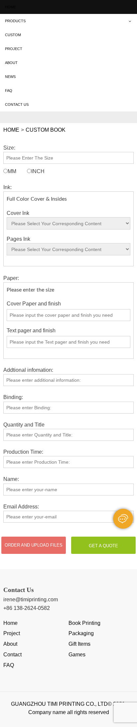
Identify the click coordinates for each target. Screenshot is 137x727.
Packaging (81, 633)
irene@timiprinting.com (30, 599)
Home (11, 130)
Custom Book (46, 130)
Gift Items (79, 644)
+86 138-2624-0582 (26, 608)
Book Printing (84, 623)
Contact (12, 654)
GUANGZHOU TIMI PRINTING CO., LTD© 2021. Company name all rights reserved (68, 708)
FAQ (8, 665)
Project (11, 633)
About (10, 644)
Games (76, 654)
